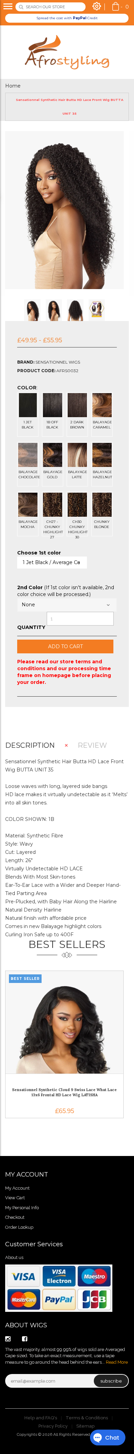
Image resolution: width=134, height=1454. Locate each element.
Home (13, 86)
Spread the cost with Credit (67, 18)
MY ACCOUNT (26, 1174)
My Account (17, 1188)
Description (30, 745)
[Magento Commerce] (67, 52)
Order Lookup (19, 1227)
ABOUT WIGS (26, 1325)
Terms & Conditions (87, 1417)
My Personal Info (22, 1207)
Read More (117, 1362)
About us (14, 1257)
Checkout (14, 1217)
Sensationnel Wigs (57, 362)
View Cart (15, 1197)
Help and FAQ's (40, 1417)
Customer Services (34, 1244)
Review (92, 745)
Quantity (31, 627)
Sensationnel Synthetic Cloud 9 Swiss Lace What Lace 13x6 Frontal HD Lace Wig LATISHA (64, 1092)
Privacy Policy (53, 1426)
